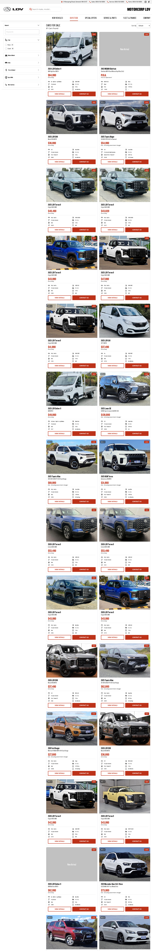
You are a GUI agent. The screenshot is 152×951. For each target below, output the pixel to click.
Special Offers (91, 17)
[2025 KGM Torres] (124, 457)
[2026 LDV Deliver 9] (71, 864)
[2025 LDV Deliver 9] (71, 389)
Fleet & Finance (129, 17)
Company (146, 17)
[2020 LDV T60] (71, 932)
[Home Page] (13, 9)
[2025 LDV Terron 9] (71, 185)
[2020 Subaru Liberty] (124, 932)
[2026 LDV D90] (71, 660)
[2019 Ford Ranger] (71, 728)
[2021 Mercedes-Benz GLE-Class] (124, 864)
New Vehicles (57, 17)
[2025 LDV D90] (71, 117)
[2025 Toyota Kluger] (124, 117)
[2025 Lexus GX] (124, 389)
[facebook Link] (148, 1)
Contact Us (84, 94)
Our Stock (74, 17)
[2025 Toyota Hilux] (71, 457)
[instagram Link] (145, 1)
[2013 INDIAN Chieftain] (124, 49)
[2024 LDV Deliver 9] (71, 49)
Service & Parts (110, 17)
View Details (59, 94)
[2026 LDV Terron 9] (71, 525)
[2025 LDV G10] (124, 321)
